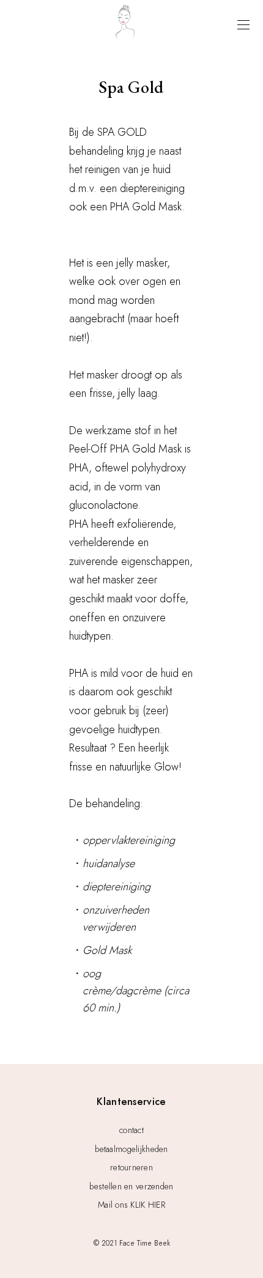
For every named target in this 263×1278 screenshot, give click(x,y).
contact (131, 1130)
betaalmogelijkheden (131, 1149)
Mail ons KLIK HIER (131, 1205)
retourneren (131, 1167)
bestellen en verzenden (131, 1186)
